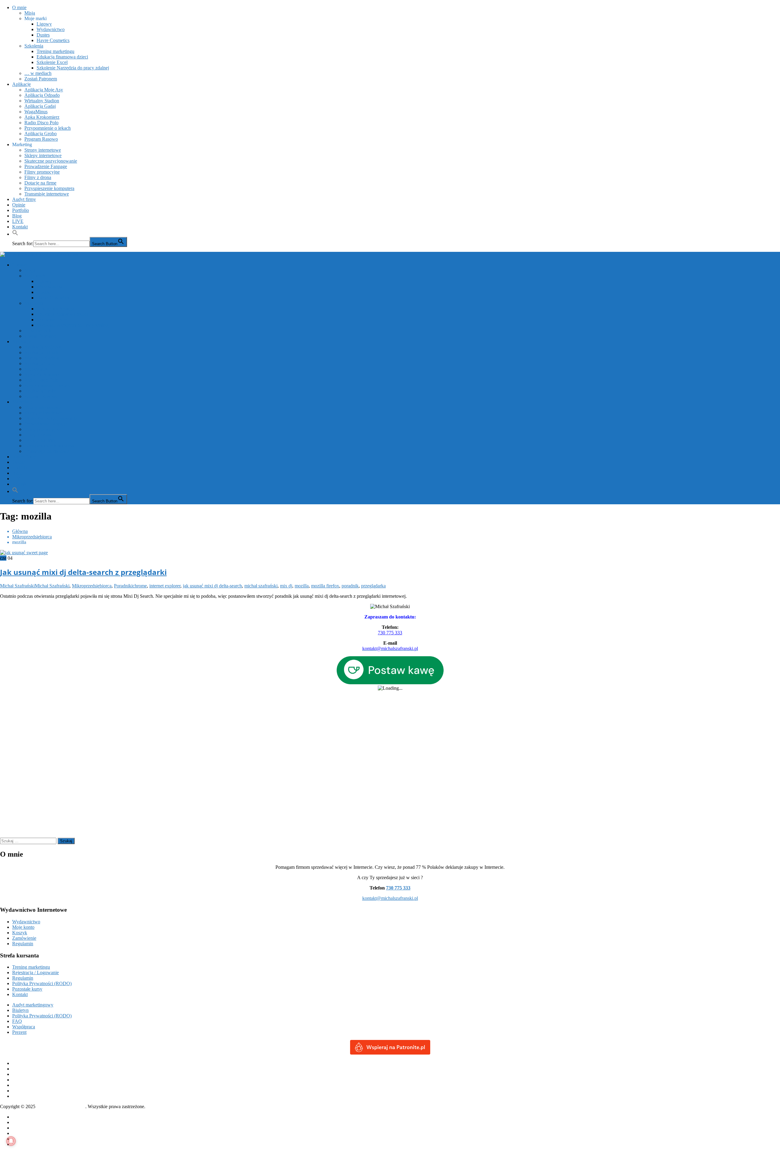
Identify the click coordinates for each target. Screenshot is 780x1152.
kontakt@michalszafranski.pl (390, 898)
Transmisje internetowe (46, 193)
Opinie (18, 204)
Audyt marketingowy (32, 1004)
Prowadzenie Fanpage (45, 166)
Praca (17, 1133)
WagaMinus (36, 111)
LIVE (17, 221)
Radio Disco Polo (41, 122)
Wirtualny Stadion (41, 100)
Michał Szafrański (17, 585)
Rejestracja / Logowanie (35, 972)
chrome (140, 585)
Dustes (43, 34)
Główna (20, 1116)
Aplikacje (21, 84)
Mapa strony (24, 1138)
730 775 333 (390, 632)
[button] (15, 234)
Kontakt (20, 226)
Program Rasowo (41, 139)
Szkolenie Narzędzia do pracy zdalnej (73, 67)
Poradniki (123, 585)
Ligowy (44, 23)
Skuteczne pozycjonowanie (50, 161)
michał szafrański (261, 585)
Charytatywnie (26, 1122)
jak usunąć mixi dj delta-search (212, 585)
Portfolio (20, 210)
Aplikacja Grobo (40, 133)
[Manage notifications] (11, 1141)
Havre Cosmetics (53, 40)
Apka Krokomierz (41, 117)
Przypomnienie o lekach (47, 128)
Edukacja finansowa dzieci (62, 56)
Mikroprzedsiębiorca (92, 585)
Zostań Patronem (40, 78)
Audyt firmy (24, 199)
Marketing (22, 144)
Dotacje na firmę (40, 182)
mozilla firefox (325, 585)
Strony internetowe (42, 150)
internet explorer (164, 585)
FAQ (17, 1021)
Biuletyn (20, 1010)
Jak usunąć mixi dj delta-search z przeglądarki (83, 572)
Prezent (19, 1032)
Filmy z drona (37, 177)
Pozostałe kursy (27, 989)
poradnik (350, 585)
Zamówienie (24, 938)
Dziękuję (21, 1127)
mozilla (302, 585)
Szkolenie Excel (52, 62)
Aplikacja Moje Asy (43, 89)
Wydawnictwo (51, 29)
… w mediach (37, 73)
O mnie (19, 7)
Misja (29, 13)
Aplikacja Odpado (42, 95)
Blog (17, 215)
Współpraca (23, 1026)
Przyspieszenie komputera (49, 188)
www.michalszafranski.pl (61, 1106)
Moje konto (23, 927)
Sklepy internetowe (43, 155)
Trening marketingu (55, 51)
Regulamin (22, 943)
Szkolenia (33, 45)
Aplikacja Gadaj (40, 106)
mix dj (286, 585)
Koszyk (19, 932)
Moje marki (35, 18)
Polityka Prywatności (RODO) (42, 983)
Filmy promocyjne (42, 171)
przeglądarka (373, 585)
